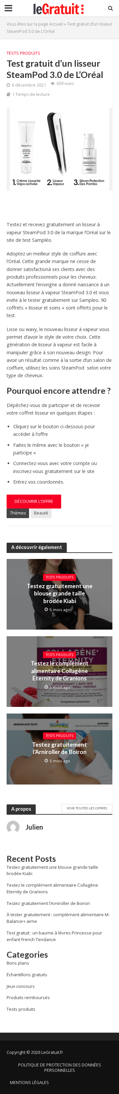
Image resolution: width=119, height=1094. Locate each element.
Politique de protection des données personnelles (59, 1067)
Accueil (56, 24)
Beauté (41, 513)
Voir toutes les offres (87, 808)
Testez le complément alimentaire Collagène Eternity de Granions (60, 671)
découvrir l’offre (34, 501)
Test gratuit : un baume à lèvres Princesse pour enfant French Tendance (54, 936)
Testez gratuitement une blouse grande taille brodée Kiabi (60, 593)
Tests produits (23, 53)
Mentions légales (29, 1082)
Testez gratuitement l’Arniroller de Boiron (59, 748)
